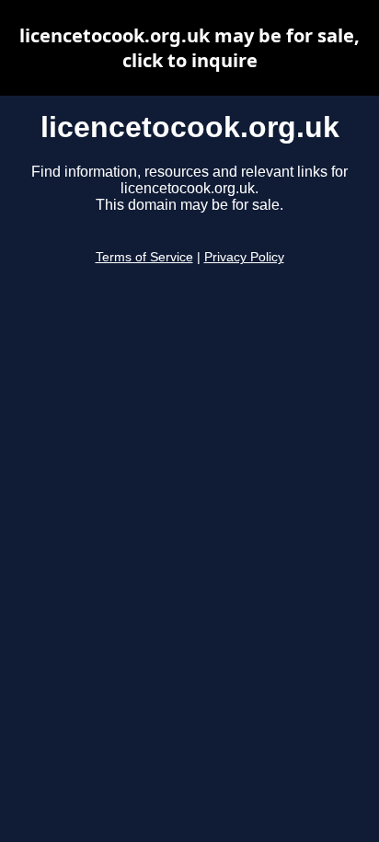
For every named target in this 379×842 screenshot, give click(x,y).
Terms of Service (144, 257)
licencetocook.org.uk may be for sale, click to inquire (189, 48)
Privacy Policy (244, 257)
